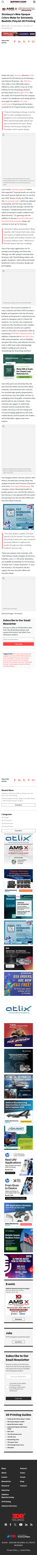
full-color (23, 101)
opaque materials (9, 656)
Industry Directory (9, 1506)
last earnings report (12, 201)
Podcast (23, 1468)
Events (4, 1477)
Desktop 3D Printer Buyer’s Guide (18, 1419)
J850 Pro (27, 81)
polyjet (10, 658)
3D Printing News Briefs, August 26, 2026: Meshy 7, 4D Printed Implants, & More (18, 799)
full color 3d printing (20, 654)
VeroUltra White (8, 666)
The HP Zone (11, 1437)
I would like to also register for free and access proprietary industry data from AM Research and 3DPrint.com (17, 1387)
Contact (23, 1486)
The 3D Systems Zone (14, 1434)
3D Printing (26, 26)
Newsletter (6, 1481)
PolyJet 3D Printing (21, 658)
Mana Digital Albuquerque (20, 486)
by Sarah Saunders (16, 26)
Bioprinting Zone (13, 1439)
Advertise (6, 1490)
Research (5, 1486)
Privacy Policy (12, 1550)
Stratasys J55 (15, 660)
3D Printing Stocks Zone (15, 1445)
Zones (22, 1473)
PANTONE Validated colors (21, 333)
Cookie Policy (25, 1550)
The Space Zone (12, 1442)
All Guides (10, 1447)
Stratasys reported (18, 189)
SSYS (31, 75)
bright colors (24, 92)
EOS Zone (10, 1431)
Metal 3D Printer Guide (15, 1424)
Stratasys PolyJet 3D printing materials (15, 661)
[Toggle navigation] (3, 2)
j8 (29, 654)
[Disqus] (18, 695)
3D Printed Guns (7, 826)
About (4, 1473)
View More (18, 805)
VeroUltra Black (23, 664)
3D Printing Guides (18, 1415)
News (4, 1468)
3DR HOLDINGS (19, 1542)
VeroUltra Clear (28, 336)
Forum (22, 1477)
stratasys (6, 660)
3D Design (5, 817)
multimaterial (7, 104)
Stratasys (17, 75)
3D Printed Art (7, 820)
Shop (22, 1481)
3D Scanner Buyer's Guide (15, 1422)
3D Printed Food (7, 823)
